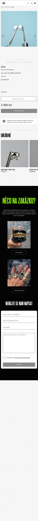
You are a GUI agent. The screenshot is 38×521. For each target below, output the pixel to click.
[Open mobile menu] (35, 3)
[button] (13, 59)
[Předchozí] (3, 36)
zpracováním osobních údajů (22, 357)
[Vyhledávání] (28, 3)
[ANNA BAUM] (3, 3)
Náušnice (7, 7)
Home (2, 7)
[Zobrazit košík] (31, 3)
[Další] (35, 36)
